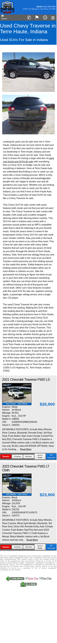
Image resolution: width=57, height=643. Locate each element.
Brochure (28, 456)
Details (5, 456)
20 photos (17, 456)
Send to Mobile (40, 456)
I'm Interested (51, 456)
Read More (25, 449)
